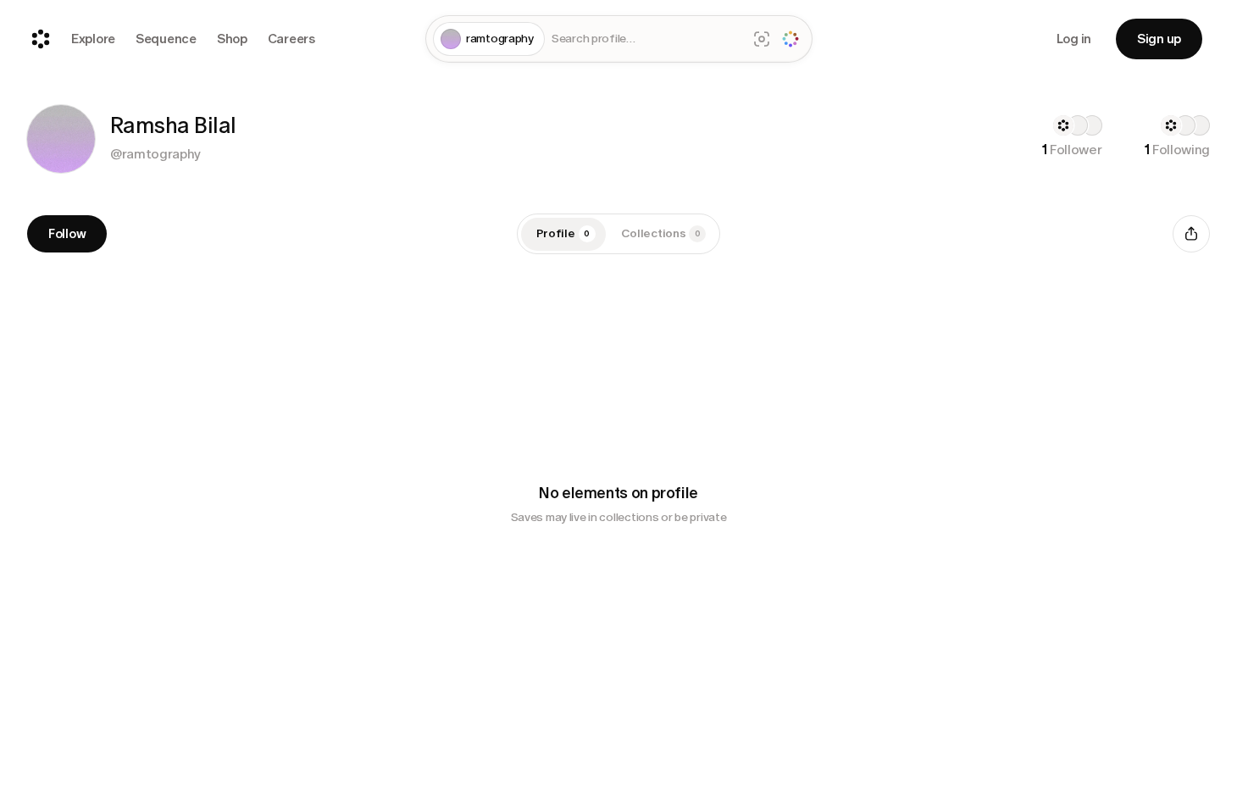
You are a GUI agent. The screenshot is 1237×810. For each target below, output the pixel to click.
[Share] (1191, 233)
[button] (61, 139)
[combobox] (646, 39)
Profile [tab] (563, 233)
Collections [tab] (661, 233)
